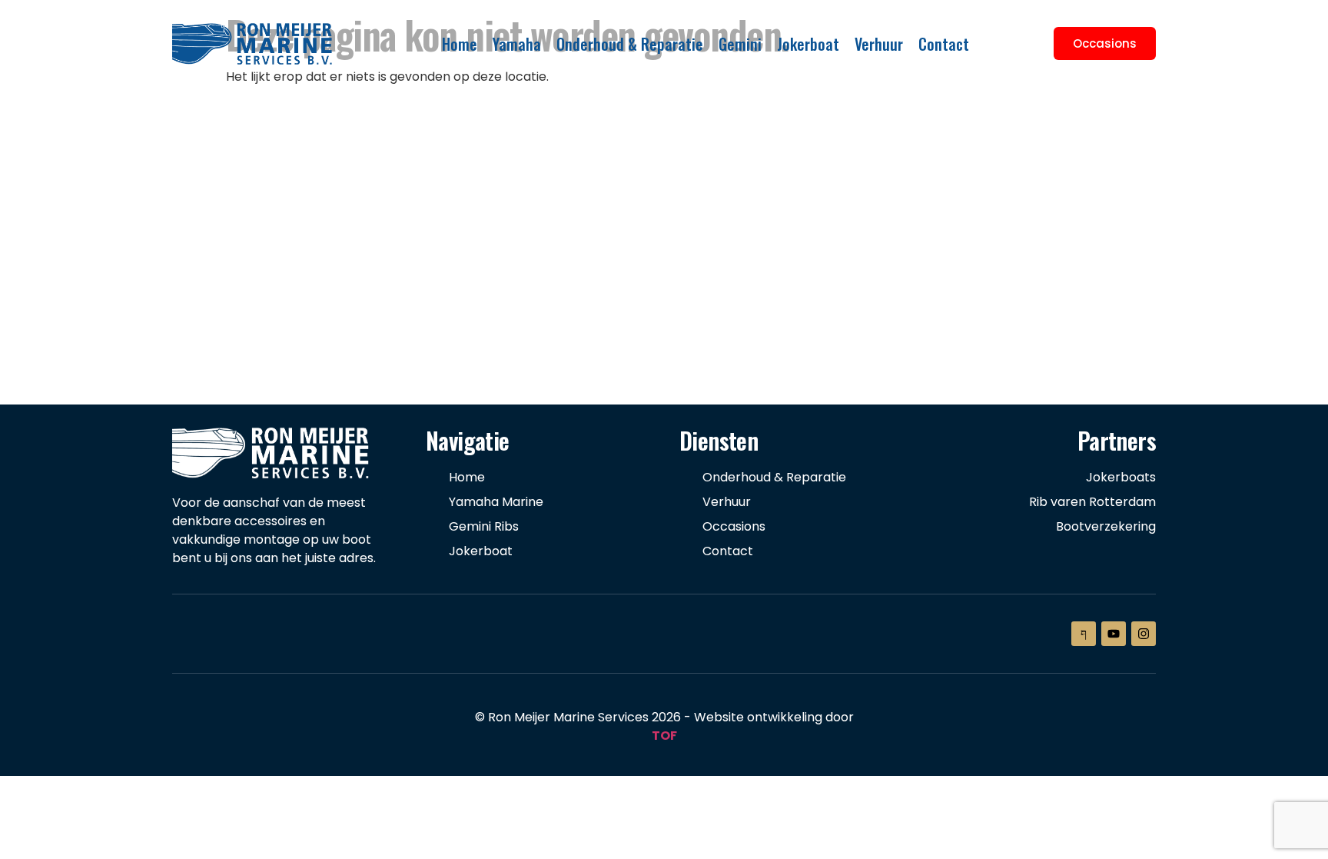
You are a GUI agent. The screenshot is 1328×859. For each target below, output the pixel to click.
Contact (943, 43)
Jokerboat (808, 43)
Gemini (740, 43)
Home (459, 43)
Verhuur (879, 43)
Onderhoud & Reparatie (629, 43)
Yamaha (517, 43)
